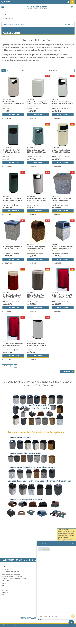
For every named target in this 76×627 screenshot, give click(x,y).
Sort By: (23, 70)
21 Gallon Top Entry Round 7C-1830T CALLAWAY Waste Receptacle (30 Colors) (12, 345)
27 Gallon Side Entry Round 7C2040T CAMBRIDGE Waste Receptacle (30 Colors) (12, 200)
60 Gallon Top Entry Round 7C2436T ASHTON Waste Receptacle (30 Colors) (11, 297)
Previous (6, 366)
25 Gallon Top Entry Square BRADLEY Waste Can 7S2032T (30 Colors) (37, 104)
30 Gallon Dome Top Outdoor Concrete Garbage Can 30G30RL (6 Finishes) (37, 249)
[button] (38, 24)
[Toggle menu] (2, 7)
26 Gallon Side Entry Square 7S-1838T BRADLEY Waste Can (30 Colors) (62, 104)
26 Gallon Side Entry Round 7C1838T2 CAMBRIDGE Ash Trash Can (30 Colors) (36, 200)
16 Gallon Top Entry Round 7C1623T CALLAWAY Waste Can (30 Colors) (36, 345)
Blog (2, 594)
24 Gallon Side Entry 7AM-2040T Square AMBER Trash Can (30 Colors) (36, 152)
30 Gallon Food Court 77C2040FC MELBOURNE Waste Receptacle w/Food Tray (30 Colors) (13, 105)
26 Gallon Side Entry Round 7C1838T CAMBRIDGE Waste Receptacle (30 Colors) (61, 152)
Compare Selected (67, 371)
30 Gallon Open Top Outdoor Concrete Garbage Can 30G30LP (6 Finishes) (12, 249)
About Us (3, 583)
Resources (4, 588)
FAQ (2, 585)
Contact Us (4, 592)
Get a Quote (4, 590)
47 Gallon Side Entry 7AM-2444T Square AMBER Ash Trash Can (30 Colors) (11, 152)
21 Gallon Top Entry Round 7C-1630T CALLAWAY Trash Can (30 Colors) (62, 297)
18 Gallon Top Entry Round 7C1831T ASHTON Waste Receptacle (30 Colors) (36, 297)
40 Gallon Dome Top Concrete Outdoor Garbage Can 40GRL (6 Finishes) (62, 249)
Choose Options (13, 114)
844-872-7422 (6, 2)
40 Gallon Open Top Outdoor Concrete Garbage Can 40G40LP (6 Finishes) (61, 200)
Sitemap (22, 625)
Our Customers (5, 597)
